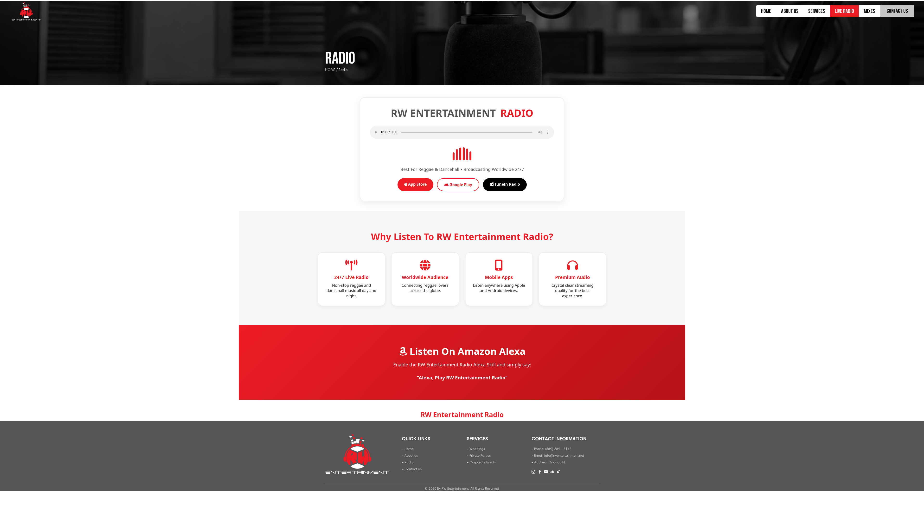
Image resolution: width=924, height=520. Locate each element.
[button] (816, 11)
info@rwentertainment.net (564, 456)
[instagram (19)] (533, 472)
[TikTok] (558, 472)
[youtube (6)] (546, 472)
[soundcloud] (552, 472)
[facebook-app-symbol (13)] (540, 472)
